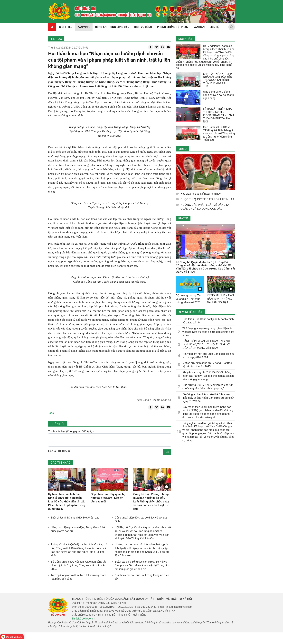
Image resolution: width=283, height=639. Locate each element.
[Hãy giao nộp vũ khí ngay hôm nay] (205, 172)
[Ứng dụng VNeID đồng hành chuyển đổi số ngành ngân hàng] (188, 97)
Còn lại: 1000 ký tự (59, 451)
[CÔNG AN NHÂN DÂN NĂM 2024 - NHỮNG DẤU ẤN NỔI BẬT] (221, 284)
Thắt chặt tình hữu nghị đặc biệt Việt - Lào (75, 517)
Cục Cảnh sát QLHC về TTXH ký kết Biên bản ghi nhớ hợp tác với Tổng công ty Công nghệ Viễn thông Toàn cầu (219, 133)
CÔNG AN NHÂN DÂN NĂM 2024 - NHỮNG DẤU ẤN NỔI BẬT (220, 299)
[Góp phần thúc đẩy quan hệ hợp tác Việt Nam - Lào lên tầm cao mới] (109, 479)
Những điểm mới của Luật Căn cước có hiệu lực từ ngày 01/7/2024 (208, 355)
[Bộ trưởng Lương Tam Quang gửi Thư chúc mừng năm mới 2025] (190, 284)
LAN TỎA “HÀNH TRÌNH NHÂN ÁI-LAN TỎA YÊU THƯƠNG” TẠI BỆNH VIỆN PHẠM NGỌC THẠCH (217, 80)
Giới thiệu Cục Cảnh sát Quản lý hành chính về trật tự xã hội (208, 321)
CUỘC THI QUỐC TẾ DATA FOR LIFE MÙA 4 (207, 199)
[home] (59, 11)
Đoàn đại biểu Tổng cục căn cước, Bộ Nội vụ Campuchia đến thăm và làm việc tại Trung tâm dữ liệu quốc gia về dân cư (142, 565)
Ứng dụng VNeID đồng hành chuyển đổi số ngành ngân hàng (218, 94)
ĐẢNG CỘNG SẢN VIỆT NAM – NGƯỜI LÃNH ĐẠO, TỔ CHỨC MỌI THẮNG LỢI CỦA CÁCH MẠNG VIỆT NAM (206, 344)
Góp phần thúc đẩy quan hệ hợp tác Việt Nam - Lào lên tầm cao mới (108, 498)
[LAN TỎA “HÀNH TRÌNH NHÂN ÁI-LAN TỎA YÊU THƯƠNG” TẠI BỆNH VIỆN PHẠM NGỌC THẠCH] (188, 79)
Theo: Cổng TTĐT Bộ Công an (153, 400)
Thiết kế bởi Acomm (83, 618)
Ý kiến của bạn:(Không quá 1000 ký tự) (71, 431)
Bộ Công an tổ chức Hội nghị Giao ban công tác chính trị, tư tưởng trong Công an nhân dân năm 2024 (78, 565)
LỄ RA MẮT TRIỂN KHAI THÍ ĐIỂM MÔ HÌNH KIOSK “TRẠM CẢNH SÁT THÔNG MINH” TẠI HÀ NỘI (218, 115)
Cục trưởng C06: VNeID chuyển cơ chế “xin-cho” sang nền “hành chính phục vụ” (208, 387)
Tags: (51, 413)
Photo (183, 218)
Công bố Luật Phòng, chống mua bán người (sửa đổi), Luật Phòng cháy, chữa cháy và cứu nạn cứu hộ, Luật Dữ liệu (151, 501)
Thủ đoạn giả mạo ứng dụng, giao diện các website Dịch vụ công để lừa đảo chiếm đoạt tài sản (208, 332)
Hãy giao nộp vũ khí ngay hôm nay (200, 193)
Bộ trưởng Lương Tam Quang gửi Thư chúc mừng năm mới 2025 (189, 299)
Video (182, 148)
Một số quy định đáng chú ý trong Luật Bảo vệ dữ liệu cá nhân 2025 (207, 365)
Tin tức (56, 38)
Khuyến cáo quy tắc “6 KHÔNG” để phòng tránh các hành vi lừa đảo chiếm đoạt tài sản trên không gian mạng (208, 376)
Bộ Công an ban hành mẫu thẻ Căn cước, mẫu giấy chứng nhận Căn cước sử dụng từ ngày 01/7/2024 (208, 398)
